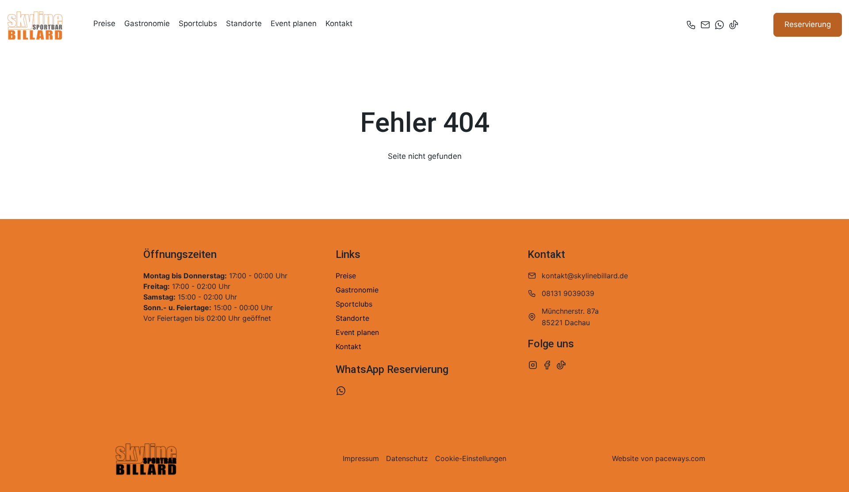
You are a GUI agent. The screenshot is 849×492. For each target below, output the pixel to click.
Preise (104, 23)
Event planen (294, 23)
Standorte (244, 23)
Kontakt (338, 23)
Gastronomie (147, 23)
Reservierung (807, 24)
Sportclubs (198, 23)
